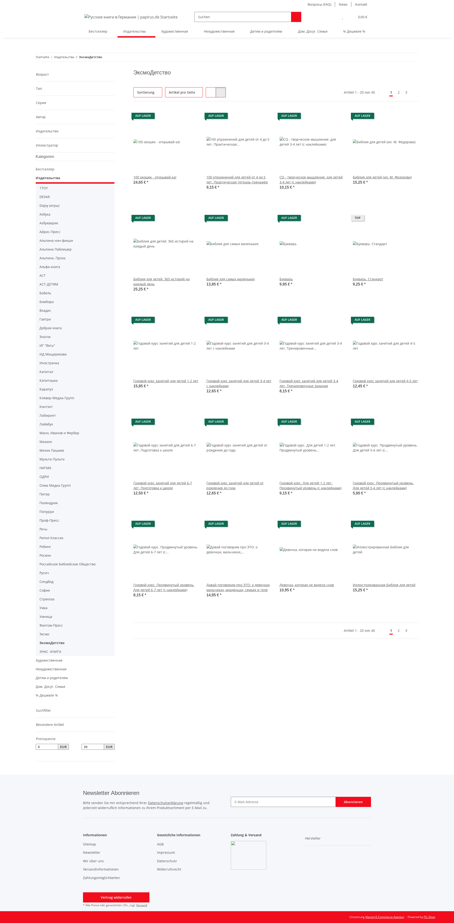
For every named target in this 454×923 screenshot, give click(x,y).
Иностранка (49, 363)
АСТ (42, 275)
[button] (333, 17)
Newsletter (91, 852)
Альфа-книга (49, 266)
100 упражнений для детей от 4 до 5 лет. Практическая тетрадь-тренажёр (237, 179)
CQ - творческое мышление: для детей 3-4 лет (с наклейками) (311, 179)
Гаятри (45, 319)
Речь (43, 529)
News (343, 4)
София (44, 590)
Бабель (45, 293)
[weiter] (414, 92)
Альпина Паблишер (55, 249)
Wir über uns (93, 861)
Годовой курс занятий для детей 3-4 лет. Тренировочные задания (308, 383)
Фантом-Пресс (51, 625)
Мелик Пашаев (51, 450)
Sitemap (89, 844)
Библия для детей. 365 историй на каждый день (161, 281)
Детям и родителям (52, 678)
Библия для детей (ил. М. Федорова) (382, 177)
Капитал (46, 371)
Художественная (49, 660)
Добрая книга (50, 328)
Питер (44, 494)
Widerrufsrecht (169, 869)
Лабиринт (47, 415)
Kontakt (361, 4)
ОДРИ (44, 476)
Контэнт (46, 406)
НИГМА (45, 468)
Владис (45, 310)
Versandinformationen (101, 869)
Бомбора (46, 301)
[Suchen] (296, 17)
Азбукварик (48, 223)
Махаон (45, 441)
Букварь (286, 279)
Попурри (46, 511)
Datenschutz (167, 861)
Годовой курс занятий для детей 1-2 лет (165, 381)
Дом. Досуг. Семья (50, 686)
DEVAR (44, 197)
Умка (43, 608)
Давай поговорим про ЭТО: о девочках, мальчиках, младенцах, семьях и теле (238, 587)
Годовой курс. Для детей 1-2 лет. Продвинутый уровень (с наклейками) (310, 485)
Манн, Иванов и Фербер (59, 433)
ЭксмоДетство (52, 643)
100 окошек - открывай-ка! (154, 177)
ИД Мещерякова (53, 354)
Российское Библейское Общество (67, 564)
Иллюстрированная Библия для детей (384, 585)
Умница (45, 616)
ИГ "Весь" (47, 345)
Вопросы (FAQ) (319, 4)
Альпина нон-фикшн (56, 240)
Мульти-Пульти (52, 459)
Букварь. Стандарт (368, 279)
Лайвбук (46, 424)
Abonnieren (353, 802)
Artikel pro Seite (182, 92)
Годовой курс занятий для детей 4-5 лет (385, 381)
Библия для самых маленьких (230, 279)
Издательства (48, 178)
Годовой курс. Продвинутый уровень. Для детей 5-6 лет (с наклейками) (383, 485)
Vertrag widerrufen (116, 897)
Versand (141, 905)
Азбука (44, 214)
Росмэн (45, 555)
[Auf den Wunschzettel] (191, 117)
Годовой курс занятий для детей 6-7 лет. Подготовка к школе (162, 485)
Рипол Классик (51, 538)
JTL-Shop (429, 917)
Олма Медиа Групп (55, 485)
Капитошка (48, 380)
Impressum (166, 852)
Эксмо (44, 634)
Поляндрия (48, 503)
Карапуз (46, 389)
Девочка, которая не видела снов (306, 585)
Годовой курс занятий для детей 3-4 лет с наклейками (238, 383)
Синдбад (46, 581)
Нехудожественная (51, 669)
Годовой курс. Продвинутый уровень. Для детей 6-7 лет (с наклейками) (163, 587)
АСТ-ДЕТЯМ (48, 284)
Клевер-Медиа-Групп (56, 398)
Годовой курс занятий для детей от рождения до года (235, 485)
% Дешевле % (47, 695)
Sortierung (145, 92)
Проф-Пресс (49, 520)
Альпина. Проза (52, 258)
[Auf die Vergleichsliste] (178, 117)
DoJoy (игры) (49, 205)
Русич (44, 573)
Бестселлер (45, 169)
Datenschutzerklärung (165, 803)
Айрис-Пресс (50, 232)
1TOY (43, 188)
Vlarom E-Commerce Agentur (384, 917)
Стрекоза (46, 599)
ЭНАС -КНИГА (50, 651)
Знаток (45, 336)
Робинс (45, 546)
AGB (160, 844)
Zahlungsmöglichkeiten (101, 877)
